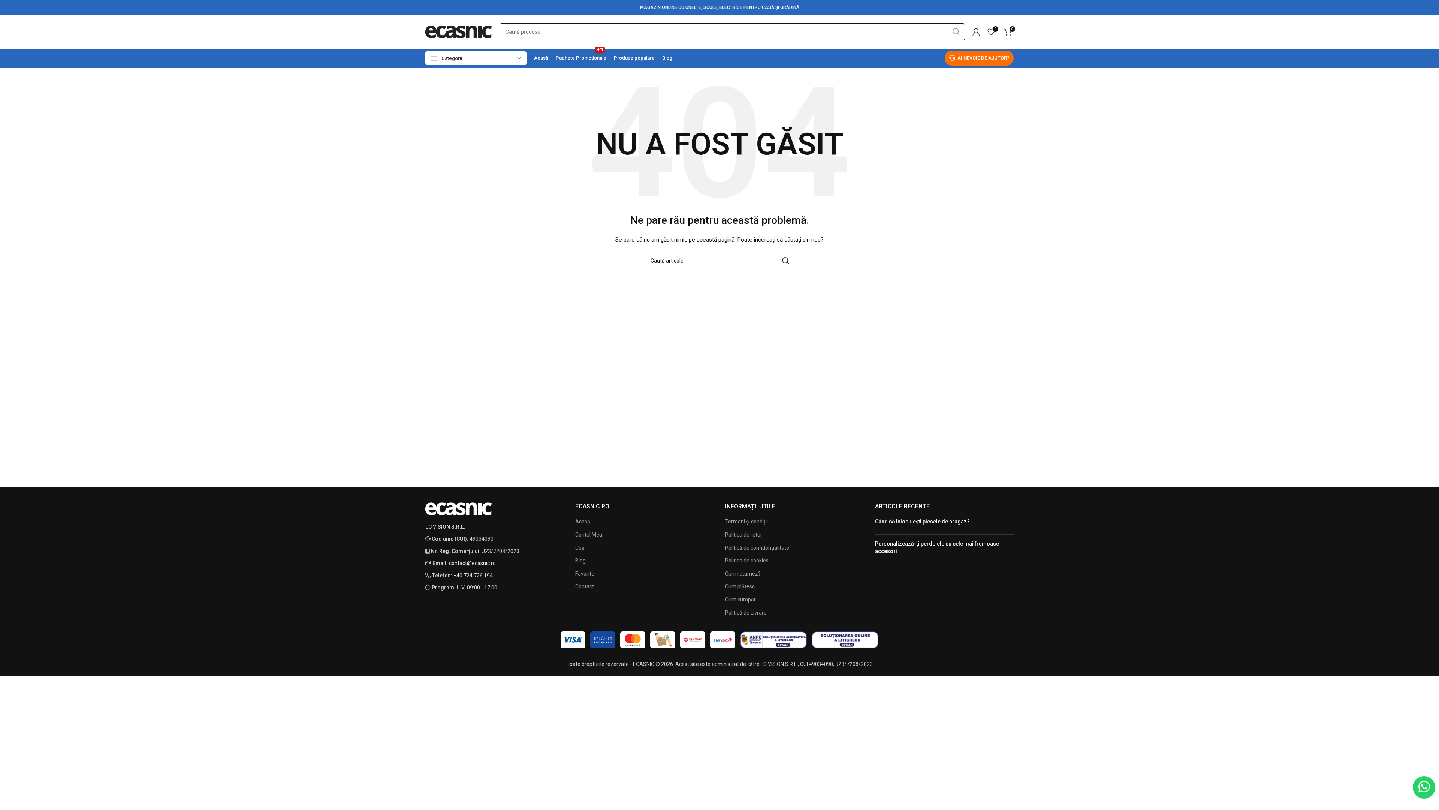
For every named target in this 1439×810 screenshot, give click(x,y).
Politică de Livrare (746, 613)
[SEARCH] (956, 31)
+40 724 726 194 (473, 576)
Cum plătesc (740, 587)
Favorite (584, 574)
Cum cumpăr (740, 600)
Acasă (582, 522)
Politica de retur (743, 535)
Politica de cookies (747, 561)
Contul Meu (588, 535)
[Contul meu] (976, 31)
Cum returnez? (743, 574)
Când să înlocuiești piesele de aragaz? (922, 522)
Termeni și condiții (746, 522)
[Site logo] (458, 31)
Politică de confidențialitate (757, 548)
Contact (584, 587)
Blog (580, 561)
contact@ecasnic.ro (472, 563)
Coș (579, 548)
